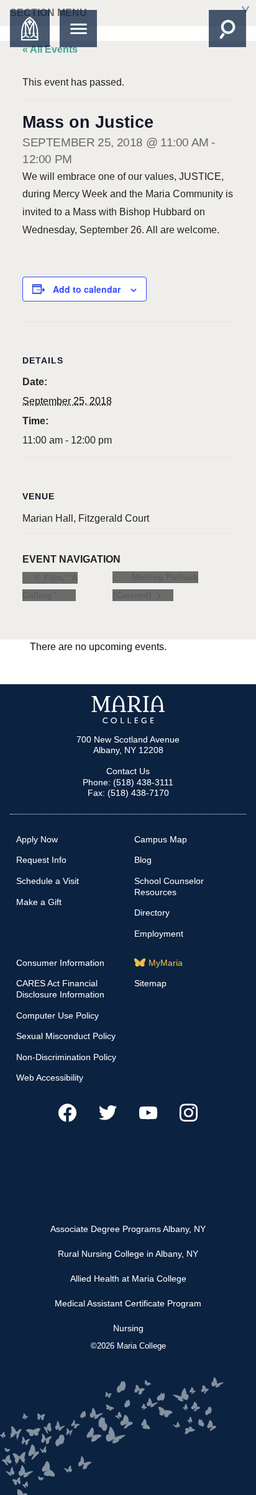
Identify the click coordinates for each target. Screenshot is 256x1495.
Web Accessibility (49, 1077)
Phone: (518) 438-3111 (128, 782)
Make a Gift (39, 902)
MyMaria (166, 963)
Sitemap (150, 983)
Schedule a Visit (47, 881)
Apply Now (37, 839)
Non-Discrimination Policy (66, 1057)
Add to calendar (87, 289)
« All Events (50, 49)
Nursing (128, 1328)
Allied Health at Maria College (128, 1278)
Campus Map (160, 839)
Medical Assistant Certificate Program (128, 1303)
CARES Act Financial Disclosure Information (60, 988)
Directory (152, 912)
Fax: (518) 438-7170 (128, 793)
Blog (143, 860)
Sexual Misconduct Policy (66, 1036)
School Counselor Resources (169, 886)
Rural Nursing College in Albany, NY (128, 1254)
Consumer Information (60, 963)
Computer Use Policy (57, 1015)
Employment (158, 934)
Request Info (41, 860)
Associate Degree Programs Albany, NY (128, 1229)
